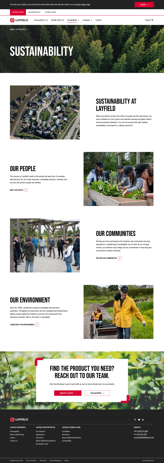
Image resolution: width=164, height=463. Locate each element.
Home (12, 29)
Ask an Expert (96, 393)
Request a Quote (67, 393)
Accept (143, 5)
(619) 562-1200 (142, 434)
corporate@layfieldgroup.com (144, 437)
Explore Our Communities (106, 258)
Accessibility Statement (55, 460)
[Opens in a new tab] (135, 420)
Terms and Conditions (31, 460)
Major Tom (151, 460)
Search (148, 20)
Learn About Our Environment (22, 325)
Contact (137, 427)
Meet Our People (16, 190)
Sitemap (66, 460)
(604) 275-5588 (143, 431)
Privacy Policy (80, 4)
